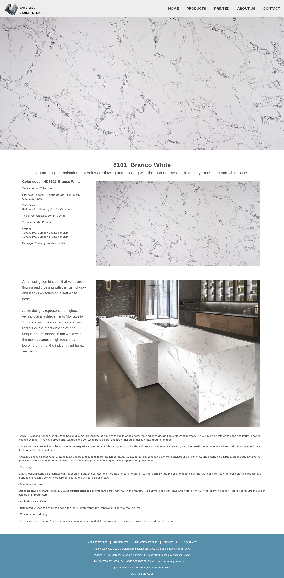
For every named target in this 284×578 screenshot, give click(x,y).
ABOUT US (246, 8)
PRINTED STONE (146, 542)
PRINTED (221, 8)
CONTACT (271, 8)
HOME (173, 8)
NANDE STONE (97, 542)
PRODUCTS (196, 8)
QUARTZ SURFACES (142, 573)
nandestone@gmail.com (172, 561)
